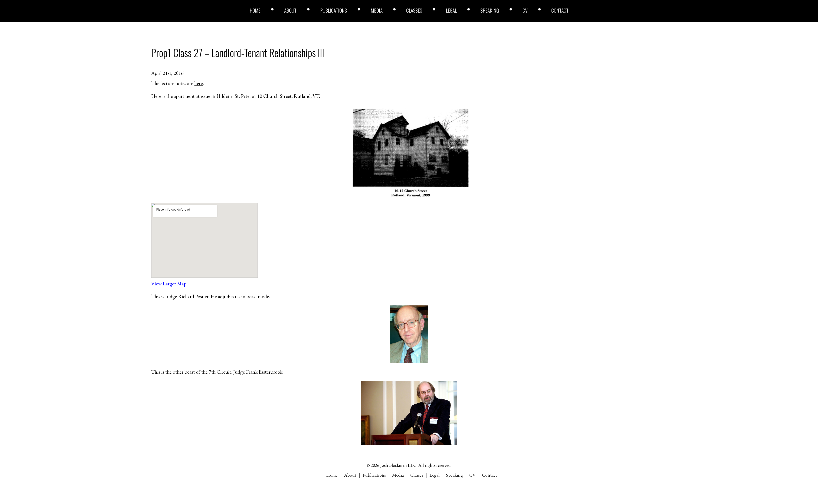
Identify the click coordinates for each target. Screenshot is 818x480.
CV (525, 10)
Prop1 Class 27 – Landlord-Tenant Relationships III (237, 52)
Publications (333, 10)
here (198, 83)
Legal (451, 10)
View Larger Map (169, 283)
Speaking (489, 10)
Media (377, 10)
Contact (560, 10)
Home (255, 10)
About (290, 10)
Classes (414, 10)
